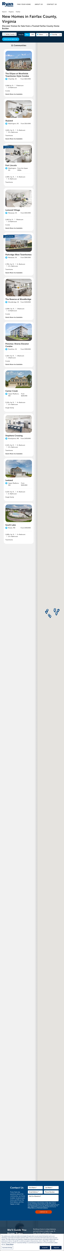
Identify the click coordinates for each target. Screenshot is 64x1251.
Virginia (11, 11)
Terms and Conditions (42, 1208)
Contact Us (52, 4)
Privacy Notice (31, 1208)
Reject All (56, 1247)
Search (4, 11)
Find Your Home (24, 4)
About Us (39, 4)
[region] (32, 1242)
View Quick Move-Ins (11, 39)
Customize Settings (7, 1247)
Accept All (44, 1247)
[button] (55, 611)
